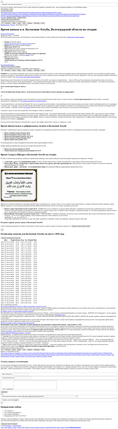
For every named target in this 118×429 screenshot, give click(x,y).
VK (2, 23)
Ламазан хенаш (55, 354)
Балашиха (40, 14)
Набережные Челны (79, 14)
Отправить (4, 392)
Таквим (17, 356)
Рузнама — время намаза (13, 425)
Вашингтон (20, 16)
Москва (3, 12)
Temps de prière (29, 427)
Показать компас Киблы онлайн (81, 226)
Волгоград (13, 354)
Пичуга (54, 353)
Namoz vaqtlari (90, 354)
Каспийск (52, 12)
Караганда (36, 16)
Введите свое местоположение (12, 4)
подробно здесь (59, 314)
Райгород (48, 353)
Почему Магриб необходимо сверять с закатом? (16, 333)
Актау (63, 16)
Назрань (45, 14)
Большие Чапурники (34, 354)
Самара (46, 12)
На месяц (11, 34)
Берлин (67, 16)
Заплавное (86, 353)
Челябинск (51, 14)
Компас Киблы (22, 17)
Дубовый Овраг (107, 353)
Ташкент (13, 16)
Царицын (11, 353)
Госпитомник (5, 354)
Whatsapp (36, 23)
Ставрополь (21, 14)
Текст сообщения (7, 389)
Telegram (29, 23)
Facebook (7, 23)
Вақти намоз (32, 356)
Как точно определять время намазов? (28, 77)
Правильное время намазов (75, 37)
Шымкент (29, 16)
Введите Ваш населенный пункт (10, 19)
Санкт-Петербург (17, 12)
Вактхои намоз (55, 427)
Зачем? (27, 55)
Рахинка (42, 353)
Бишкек (3, 16)
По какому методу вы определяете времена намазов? (17, 311)
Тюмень (15, 14)
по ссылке (27, 107)
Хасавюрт (70, 14)
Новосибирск (8, 14)
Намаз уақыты (81, 354)
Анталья (72, 16)
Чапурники (4, 353)
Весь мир (9, 10)
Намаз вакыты (5, 356)
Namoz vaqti (110, 354)
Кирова (73, 353)
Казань (25, 12)
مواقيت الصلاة (12, 427)
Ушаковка (18, 353)
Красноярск (63, 14)
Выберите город (11, 17)
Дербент (34, 14)
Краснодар (28, 14)
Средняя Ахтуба (26, 353)
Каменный (79, 353)
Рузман (12, 356)
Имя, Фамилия (6, 374)
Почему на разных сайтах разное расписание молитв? (18, 323)
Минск (59, 16)
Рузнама (3, 17)
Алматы (8, 16)
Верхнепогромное (22, 354)
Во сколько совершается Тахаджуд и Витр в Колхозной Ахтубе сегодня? (23, 306)
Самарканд (53, 16)
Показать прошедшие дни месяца (10, 238)
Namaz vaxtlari (47, 356)
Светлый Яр (35, 353)
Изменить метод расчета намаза (10, 66)
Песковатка (60, 353)
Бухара (77, 16)
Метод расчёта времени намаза (12, 396)
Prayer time (4, 427)
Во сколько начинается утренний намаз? (33, 101)
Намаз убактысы (101, 354)
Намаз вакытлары (65, 354)
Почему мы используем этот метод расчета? (18, 43)
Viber (24, 23)
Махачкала (9, 12)
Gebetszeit (47, 427)
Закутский (93, 353)
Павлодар (47, 16)
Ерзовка (99, 353)
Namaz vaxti (24, 356)
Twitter (14, 23)
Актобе (41, 16)
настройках (20, 118)
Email (42, 23)
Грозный (30, 12)
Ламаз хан (39, 356)
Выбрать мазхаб (7, 400)
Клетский (67, 353)
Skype (19, 23)
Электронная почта (8, 378)
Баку (25, 16)
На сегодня (4, 34)
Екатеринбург (37, 12)
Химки (57, 14)
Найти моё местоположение (9, 424)
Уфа (43, 12)
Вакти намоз (46, 354)
